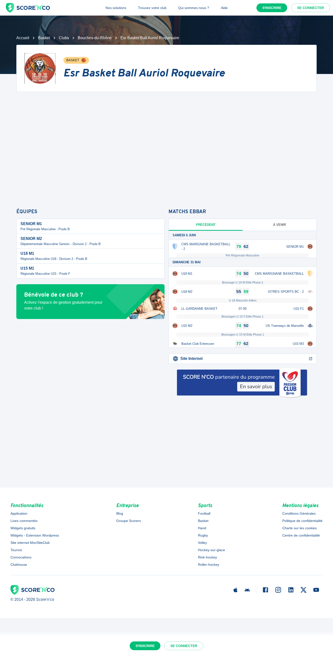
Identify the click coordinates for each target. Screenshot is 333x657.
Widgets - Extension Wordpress (34, 535)
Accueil (22, 38)
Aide (224, 8)
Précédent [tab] (205, 225)
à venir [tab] (279, 225)
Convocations (20, 557)
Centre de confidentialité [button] (301, 535)
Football (204, 513)
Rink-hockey (207, 557)
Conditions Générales (299, 513)
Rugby (203, 535)
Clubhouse (18, 564)
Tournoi (16, 550)
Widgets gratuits (22, 528)
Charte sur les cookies (299, 528)
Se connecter (310, 8)
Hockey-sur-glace (211, 550)
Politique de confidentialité (302, 521)
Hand (202, 528)
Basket (44, 38)
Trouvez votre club (152, 8)
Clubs (64, 38)
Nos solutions (116, 8)
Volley (202, 543)
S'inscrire (271, 8)
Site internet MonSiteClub (30, 543)
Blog (119, 513)
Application (18, 513)
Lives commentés (24, 521)
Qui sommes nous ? (193, 8)
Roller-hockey (208, 564)
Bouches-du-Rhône (95, 38)
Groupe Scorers (128, 521)
